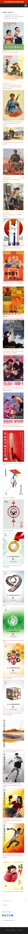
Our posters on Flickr (9, 920)
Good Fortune (6, 497)
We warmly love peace (9, 52)
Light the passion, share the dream (12, 463)
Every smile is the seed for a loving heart (13, 640)
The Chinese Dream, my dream (11, 891)
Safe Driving (6, 530)
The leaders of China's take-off (11, 282)
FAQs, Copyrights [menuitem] (10, 930)
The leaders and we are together (11, 318)
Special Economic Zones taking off (12, 247)
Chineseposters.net (14, 2)
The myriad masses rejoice (10, 179)
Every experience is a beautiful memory (13, 604)
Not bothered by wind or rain (10, 214)
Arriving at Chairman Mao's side (11, 142)
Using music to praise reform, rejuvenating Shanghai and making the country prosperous (13, 351)
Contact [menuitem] (20, 930)
